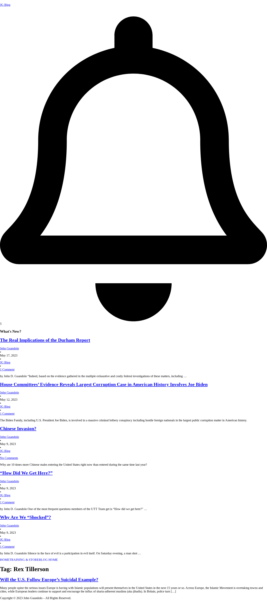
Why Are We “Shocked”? (25, 517)
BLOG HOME (48, 559)
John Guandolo (9, 11)
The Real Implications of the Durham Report (45, 340)
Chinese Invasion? (18, 428)
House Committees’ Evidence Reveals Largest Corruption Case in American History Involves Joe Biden (104, 384)
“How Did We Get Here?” (26, 472)
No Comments (9, 458)
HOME (4, 559)
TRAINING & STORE (24, 559)
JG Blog (5, 4)
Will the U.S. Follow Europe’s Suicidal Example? (49, 579)
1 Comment (7, 369)
